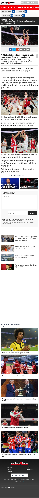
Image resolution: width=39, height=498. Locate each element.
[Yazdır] (24, 49)
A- (37, 57)
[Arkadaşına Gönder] (21, 49)
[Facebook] (10, 49)
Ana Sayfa (9, 467)
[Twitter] (14, 49)
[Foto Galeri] (30, 2)
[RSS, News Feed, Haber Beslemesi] (19, 475)
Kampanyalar (29, 469)
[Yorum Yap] (28, 49)
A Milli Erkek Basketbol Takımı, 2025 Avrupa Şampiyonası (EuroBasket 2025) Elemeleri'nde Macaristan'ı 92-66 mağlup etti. (16, 61)
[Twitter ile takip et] (16, 475)
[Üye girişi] (23, 475)
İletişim (10, 471)
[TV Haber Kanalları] (24, 2)
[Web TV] (27, 2)
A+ (37, 55)
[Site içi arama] (36, 2)
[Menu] (22, 2)
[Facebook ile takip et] (12, 475)
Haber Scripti (18, 481)
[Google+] (17, 49)
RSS (29, 467)
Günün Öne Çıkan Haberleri (8, 487)
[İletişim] (33, 2)
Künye (9, 469)
